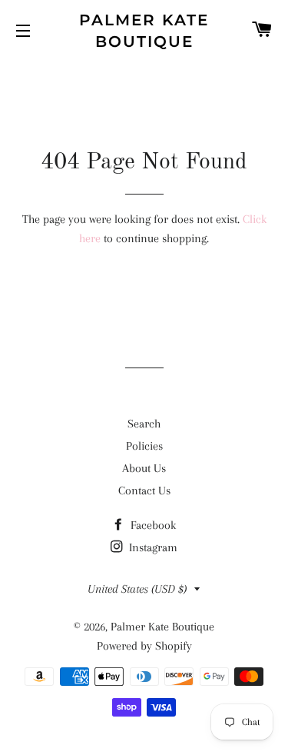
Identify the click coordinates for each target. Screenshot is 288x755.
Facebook (151, 525)
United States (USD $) (137, 589)
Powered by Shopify (144, 646)
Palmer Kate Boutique (144, 31)
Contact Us (144, 490)
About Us (144, 468)
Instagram (151, 547)
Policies (144, 446)
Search (144, 424)
